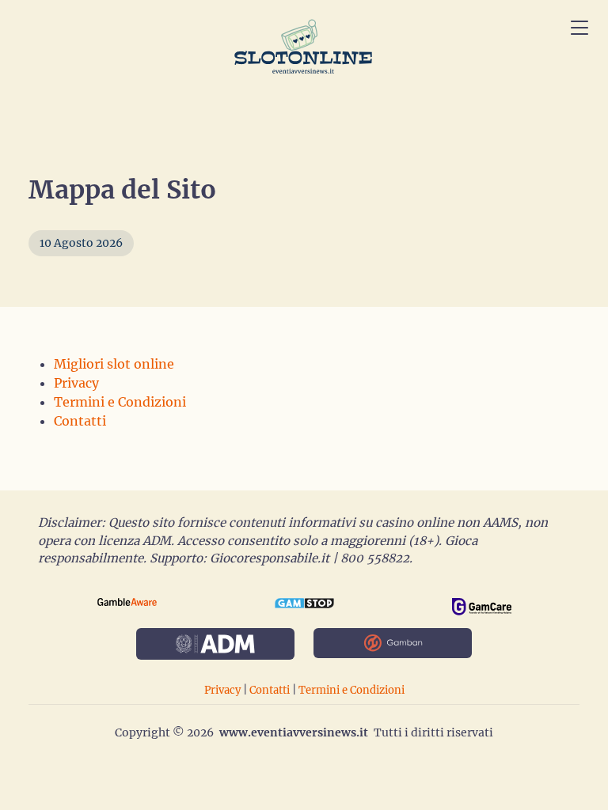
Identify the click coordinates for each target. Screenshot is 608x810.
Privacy (76, 383)
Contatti (80, 421)
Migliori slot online (114, 364)
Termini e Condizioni (120, 402)
